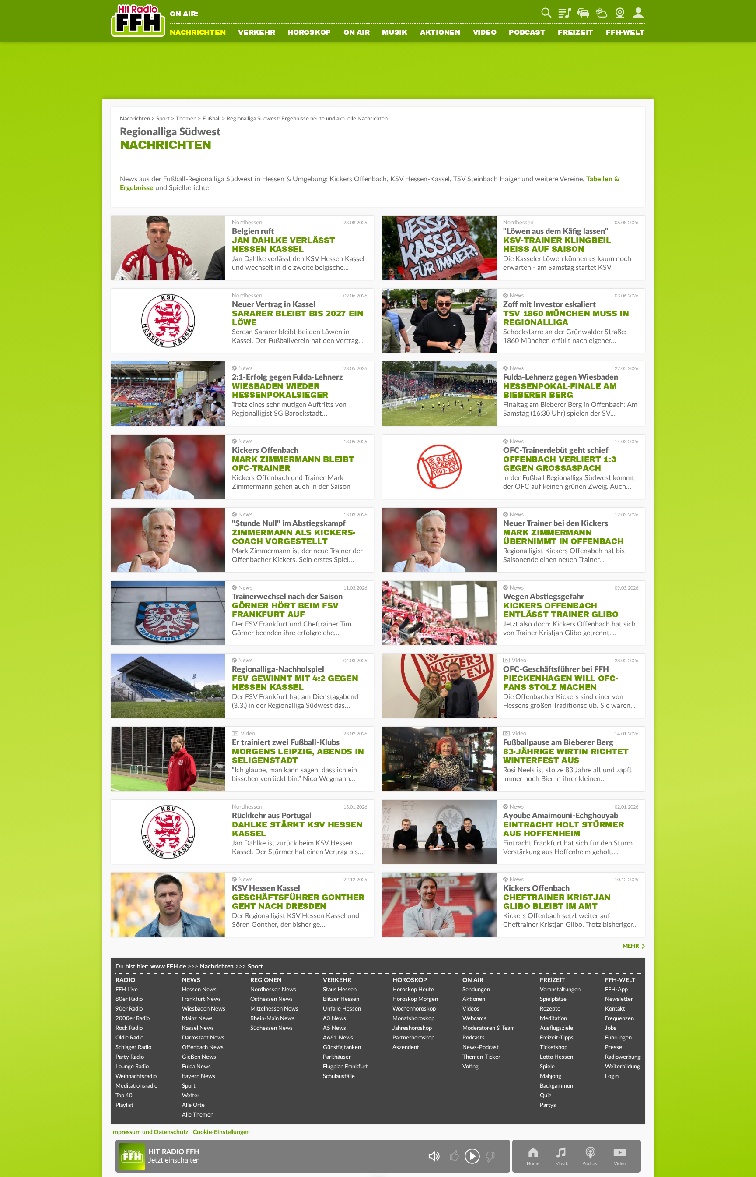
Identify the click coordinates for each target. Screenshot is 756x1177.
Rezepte (550, 1009)
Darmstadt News (203, 1038)
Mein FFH (638, 9)
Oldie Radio (130, 1038)
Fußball (211, 119)
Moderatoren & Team (488, 1028)
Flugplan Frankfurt (345, 1067)
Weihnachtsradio (136, 1076)
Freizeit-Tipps (557, 1038)
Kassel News (198, 1028)
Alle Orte (193, 1105)
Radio (125, 980)
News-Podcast (480, 1047)
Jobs (610, 1028)
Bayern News (198, 1076)
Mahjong (550, 1076)
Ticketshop (553, 1047)
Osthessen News (271, 999)
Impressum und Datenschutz (149, 1132)
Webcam (619, 9)
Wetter (601, 9)
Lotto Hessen (556, 1057)
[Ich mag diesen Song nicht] (489, 1156)
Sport (163, 119)
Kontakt (615, 1009)
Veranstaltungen (560, 990)
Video (485, 33)
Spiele (547, 1067)
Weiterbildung (622, 1067)
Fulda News (196, 1067)
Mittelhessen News (274, 1009)
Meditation (553, 1018)
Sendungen (476, 990)
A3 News (334, 1018)
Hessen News (199, 990)
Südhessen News (271, 1028)
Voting (470, 1067)
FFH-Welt (625, 33)
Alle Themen (198, 1115)
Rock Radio (129, 1028)
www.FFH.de (168, 967)
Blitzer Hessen (341, 999)
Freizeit (575, 33)
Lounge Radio (132, 1067)
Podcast (527, 33)
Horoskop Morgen (415, 999)
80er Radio (129, 999)
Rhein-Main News (272, 1018)
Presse (613, 1047)
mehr (631, 946)
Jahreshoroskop (412, 1028)
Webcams (474, 1018)
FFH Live (127, 990)
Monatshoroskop (413, 1018)
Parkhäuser (337, 1057)
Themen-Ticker (481, 1057)
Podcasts (473, 1038)
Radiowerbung (622, 1057)
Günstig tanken (342, 1047)
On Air (356, 33)
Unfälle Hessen (342, 1009)
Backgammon (556, 1086)
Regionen (266, 980)
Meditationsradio (137, 1086)
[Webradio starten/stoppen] (472, 1156)
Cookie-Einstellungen (221, 1132)
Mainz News (197, 1018)
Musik (394, 33)
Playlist (564, 9)
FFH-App (616, 990)
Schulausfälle (339, 1076)
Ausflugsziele (556, 1028)
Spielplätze (553, 999)
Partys (548, 1105)
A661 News (338, 1038)
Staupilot (583, 9)
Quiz (545, 1096)
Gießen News (199, 1057)
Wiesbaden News (203, 1009)
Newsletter (619, 999)
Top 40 (124, 1096)
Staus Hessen (340, 990)
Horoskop (309, 33)
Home (533, 1163)
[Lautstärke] (433, 1156)
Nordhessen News (273, 990)
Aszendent (405, 1047)
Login (612, 1076)
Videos (471, 1009)
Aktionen (440, 33)
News (191, 980)
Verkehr (256, 33)
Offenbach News (203, 1047)
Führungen (618, 1038)
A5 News (334, 1028)
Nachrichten (197, 33)
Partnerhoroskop (413, 1038)
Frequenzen (619, 1018)
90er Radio (129, 1009)
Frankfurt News (201, 999)
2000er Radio (133, 1018)
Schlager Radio (133, 1047)
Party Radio (130, 1057)
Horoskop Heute (413, 990)
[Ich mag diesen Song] (455, 1156)
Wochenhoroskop (414, 1009)
